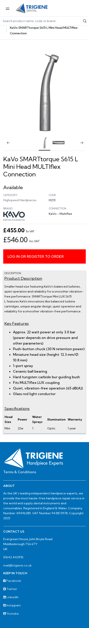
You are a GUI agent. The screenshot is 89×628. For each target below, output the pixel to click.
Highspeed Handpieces (20, 200)
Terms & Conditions (19, 472)
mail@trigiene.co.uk (17, 565)
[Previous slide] (5, 145)
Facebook (13, 581)
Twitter (11, 589)
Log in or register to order (36, 256)
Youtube (12, 613)
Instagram (13, 605)
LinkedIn (12, 597)
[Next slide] (83, 145)
